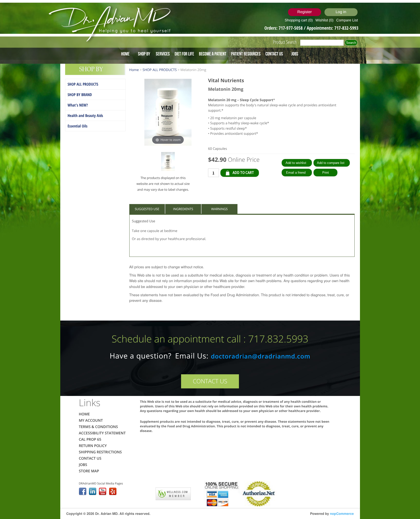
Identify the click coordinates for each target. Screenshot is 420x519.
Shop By (144, 53)
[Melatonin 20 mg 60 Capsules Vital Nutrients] (168, 162)
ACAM (145, 492)
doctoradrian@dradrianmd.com (260, 356)
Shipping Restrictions (100, 452)
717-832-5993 (346, 28)
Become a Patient (212, 53)
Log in (341, 12)
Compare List (347, 20)
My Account (91, 420)
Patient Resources (246, 53)
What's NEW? (78, 105)
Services (163, 53)
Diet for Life (184, 53)
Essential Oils (78, 126)
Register (304, 12)
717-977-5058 (291, 28)
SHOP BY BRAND (80, 94)
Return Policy (93, 445)
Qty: (262, 172)
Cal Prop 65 (90, 439)
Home (125, 53)
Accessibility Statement (102, 433)
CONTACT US (210, 381)
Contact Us (274, 53)
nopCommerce (342, 513)
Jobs (294, 53)
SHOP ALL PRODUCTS (83, 84)
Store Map (89, 471)
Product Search (285, 42)
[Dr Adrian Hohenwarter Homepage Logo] (111, 24)
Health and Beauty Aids (85, 115)
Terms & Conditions (98, 426)
